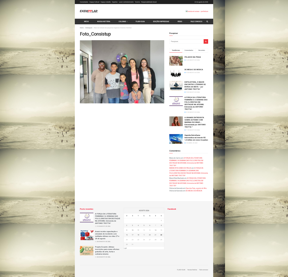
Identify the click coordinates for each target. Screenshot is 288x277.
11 (138, 230)
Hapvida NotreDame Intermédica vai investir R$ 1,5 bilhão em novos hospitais (196, 137)
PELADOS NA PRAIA (192, 57)
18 (138, 235)
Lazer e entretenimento (126, 2)
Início (86, 21)
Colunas (122, 21)
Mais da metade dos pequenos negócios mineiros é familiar (113, 28)
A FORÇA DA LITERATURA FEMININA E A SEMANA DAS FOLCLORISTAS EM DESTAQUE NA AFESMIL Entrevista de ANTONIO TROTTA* (107, 218)
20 (150, 235)
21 (155, 235)
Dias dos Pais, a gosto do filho (196, 188)
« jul (125, 248)
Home (82, 28)
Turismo (137, 2)
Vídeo (180, 21)
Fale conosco (196, 21)
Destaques (88, 28)
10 (132, 230)
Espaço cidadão (106, 2)
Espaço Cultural (94, 2)
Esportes (115, 2)
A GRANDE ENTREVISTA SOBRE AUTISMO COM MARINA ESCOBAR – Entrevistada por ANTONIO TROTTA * (195, 122)
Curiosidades (84, 2)
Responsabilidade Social (149, 2)
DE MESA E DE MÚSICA (193, 70)
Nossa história (103, 21)
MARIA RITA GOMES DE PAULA (180, 168)
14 (155, 230)
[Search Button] (206, 41)
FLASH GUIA (140, 21)
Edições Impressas (161, 21)
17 (132, 235)
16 (127, 235)
